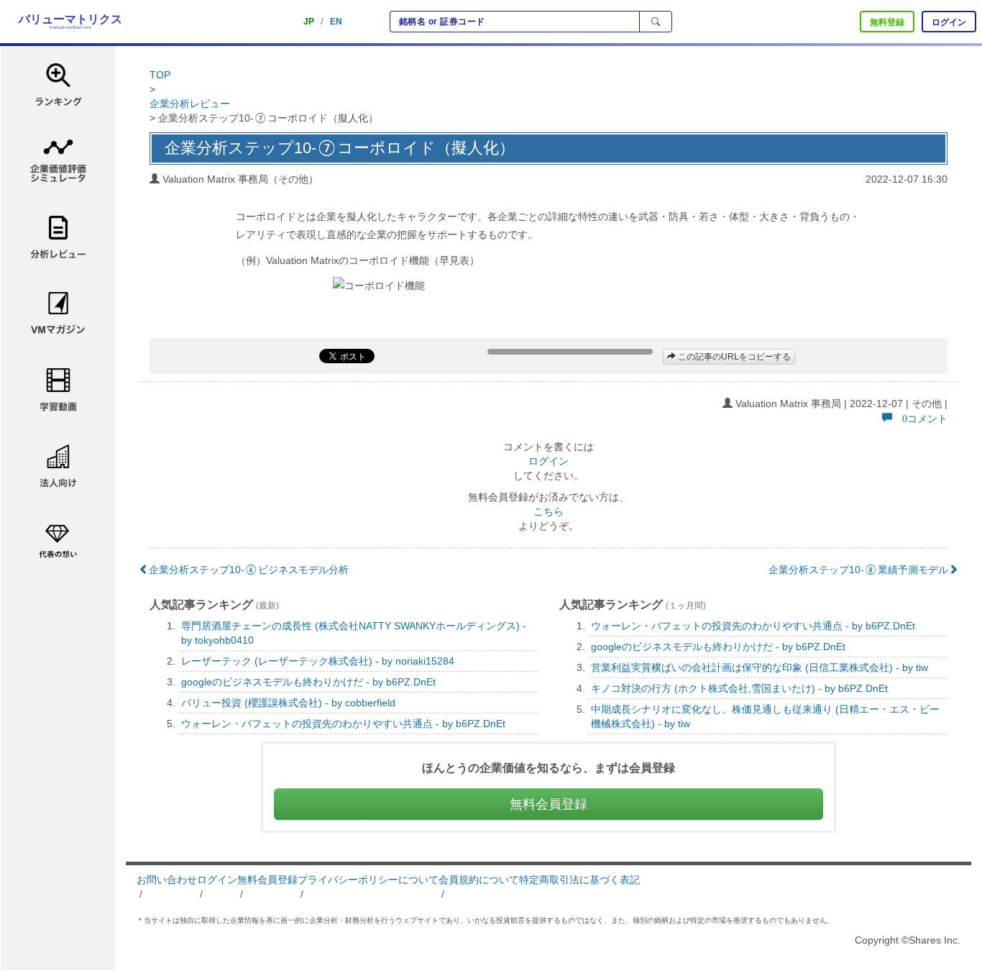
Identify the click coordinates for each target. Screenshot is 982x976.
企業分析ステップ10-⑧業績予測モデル (858, 569)
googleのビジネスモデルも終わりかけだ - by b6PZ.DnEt (308, 682)
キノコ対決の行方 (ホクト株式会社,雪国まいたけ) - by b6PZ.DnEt (739, 688)
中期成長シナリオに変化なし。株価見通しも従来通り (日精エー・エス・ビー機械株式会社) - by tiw (765, 716)
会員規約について (479, 879)
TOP (160, 75)
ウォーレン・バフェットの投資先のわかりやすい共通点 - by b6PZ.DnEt (343, 723)
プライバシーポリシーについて (368, 879)
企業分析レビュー (190, 103)
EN (336, 22)
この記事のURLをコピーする (733, 357)
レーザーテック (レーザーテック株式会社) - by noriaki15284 (317, 661)
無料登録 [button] (887, 22)
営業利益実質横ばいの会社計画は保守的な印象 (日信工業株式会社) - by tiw (759, 667)
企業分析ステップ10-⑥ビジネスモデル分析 (249, 569)
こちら (548, 511)
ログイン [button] (949, 22)
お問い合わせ (167, 879)
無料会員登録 (267, 879)
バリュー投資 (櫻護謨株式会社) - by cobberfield (288, 702)
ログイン (548, 461)
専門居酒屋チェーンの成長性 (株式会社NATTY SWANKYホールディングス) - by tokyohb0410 (353, 633)
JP (308, 22)
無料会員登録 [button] (548, 804)
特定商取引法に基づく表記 (579, 879)
